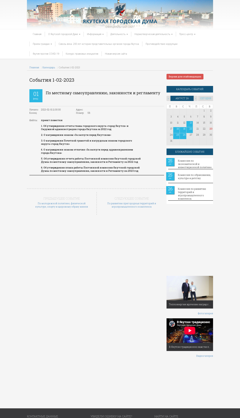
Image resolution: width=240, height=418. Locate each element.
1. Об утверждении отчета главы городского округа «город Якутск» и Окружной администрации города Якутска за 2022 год (84, 127)
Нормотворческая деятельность (153, 34)
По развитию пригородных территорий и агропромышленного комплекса (131, 205)
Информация (94, 34)
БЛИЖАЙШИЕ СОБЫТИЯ (189, 151)
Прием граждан (41, 43)
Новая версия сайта (116, 53)
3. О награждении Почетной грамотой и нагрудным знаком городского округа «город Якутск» (86, 142)
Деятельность (118, 34)
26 (184, 134)
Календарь (49, 67)
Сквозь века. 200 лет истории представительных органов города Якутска (99, 43)
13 (191, 122)
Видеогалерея (204, 355)
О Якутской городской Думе (63, 34)
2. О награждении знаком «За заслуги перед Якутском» (76, 134)
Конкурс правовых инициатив (82, 53)
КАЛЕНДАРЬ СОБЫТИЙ (189, 89)
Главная (37, 34)
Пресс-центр (186, 34)
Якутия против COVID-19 (46, 53)
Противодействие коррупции (161, 43)
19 (184, 128)
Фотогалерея (205, 313)
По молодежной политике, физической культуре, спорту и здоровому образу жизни (61, 205)
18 (178, 128)
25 (177, 134)
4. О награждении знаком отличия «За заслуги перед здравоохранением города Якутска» (87, 151)
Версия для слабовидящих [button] (185, 76)
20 (191, 128)
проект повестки (52, 120)
